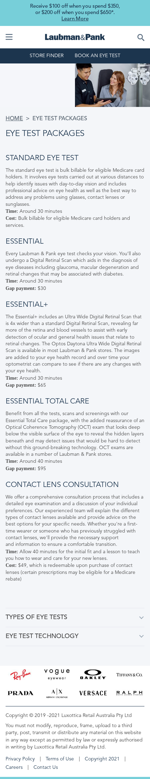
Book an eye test (97, 55)
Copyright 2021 (102, 759)
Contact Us (45, 767)
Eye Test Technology (42, 636)
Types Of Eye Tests (36, 617)
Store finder (46, 55)
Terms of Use (60, 759)
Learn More (74, 19)
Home (14, 119)
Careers (14, 767)
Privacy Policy (20, 759)
